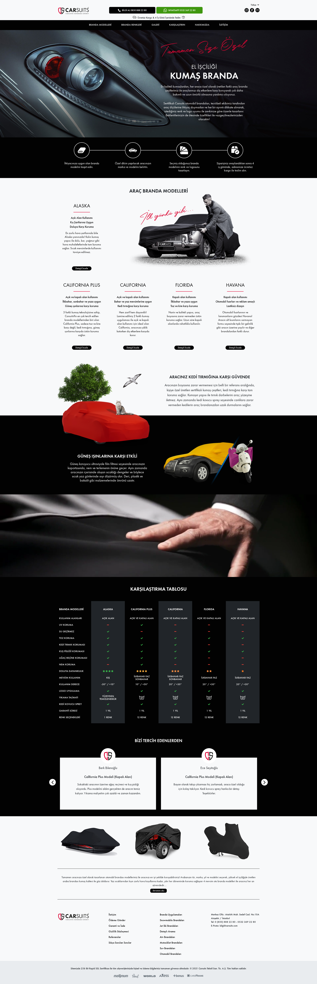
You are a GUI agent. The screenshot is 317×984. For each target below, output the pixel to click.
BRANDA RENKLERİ (131, 24)
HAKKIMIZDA (202, 24)
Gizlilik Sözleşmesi (119, 931)
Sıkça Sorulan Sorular (120, 942)
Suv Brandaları (167, 948)
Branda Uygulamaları (171, 914)
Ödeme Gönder (117, 920)
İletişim (112, 914)
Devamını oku (158, 890)
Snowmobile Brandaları (172, 920)
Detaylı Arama (167, 931)
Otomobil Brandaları (170, 954)
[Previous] (52, 782)
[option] (158, 83)
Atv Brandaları (167, 937)
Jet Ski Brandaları (169, 926)
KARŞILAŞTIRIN (177, 24)
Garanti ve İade (117, 926)
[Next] (264, 782)
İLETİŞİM (223, 24)
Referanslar (115, 937)
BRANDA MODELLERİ (100, 24)
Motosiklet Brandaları (171, 942)
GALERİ (155, 24)
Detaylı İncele (81, 268)
